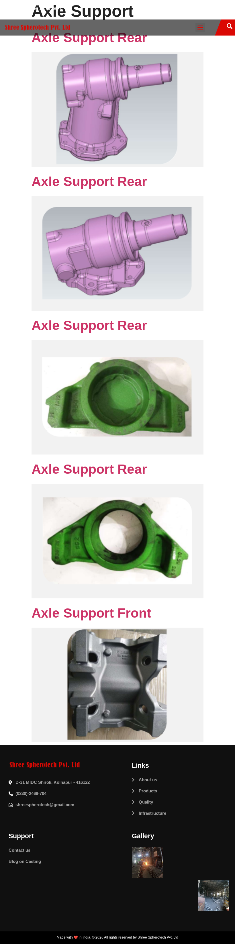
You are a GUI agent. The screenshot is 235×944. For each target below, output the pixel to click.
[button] (200, 27)
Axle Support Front (91, 613)
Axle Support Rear (89, 181)
